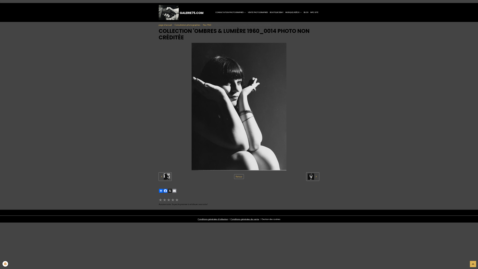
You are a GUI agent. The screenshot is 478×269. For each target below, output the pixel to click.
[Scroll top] (473, 264)
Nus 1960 (207, 25)
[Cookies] (5, 264)
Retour (239, 176)
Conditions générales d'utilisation (213, 219)
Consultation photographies (229, 12)
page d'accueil (165, 25)
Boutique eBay (276, 12)
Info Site (314, 12)
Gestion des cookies (270, 219)
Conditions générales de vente (244, 219)
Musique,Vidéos (292, 12)
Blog (306, 12)
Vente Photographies (258, 12)
